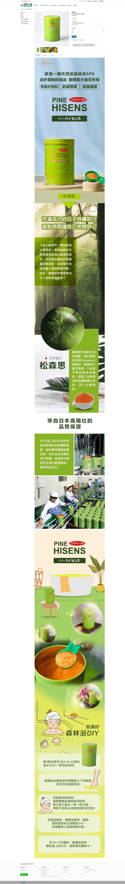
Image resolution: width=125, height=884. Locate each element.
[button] (50, 45)
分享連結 (82, 40)
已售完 (74, 36)
